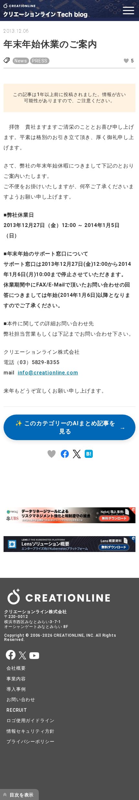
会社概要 (16, 668)
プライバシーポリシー (30, 741)
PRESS (40, 60)
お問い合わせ (20, 699)
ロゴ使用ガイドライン (30, 720)
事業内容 (16, 678)
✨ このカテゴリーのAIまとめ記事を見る (65, 427)
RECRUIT (16, 710)
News (21, 60)
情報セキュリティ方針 (30, 731)
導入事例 (16, 689)
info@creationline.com (48, 373)
